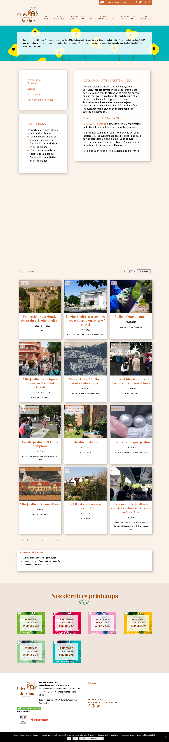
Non (75, 739)
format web (43, 561)
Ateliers (113, 283)
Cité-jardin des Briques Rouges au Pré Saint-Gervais (40, 383)
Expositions (24, 283)
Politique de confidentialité (91, 739)
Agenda (31, 88)
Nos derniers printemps (40, 99)
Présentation (34, 80)
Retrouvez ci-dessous (94, 124)
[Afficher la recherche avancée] (123, 271)
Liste (131, 271)
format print (55, 561)
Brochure (32, 83)
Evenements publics (72, 412)
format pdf (39, 558)
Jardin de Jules (85, 442)
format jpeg (51, 558)
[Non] (165, 737)
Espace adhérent (112, 3)
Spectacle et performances (120, 353)
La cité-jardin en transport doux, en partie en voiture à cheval (85, 320)
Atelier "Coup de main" (131, 316)
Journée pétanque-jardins (131, 442)
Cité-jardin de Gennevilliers (40, 504)
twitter (113, 703)
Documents (33, 94)
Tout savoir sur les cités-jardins (77, 18)
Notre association (59, 18)
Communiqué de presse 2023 (36, 565)
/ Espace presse (127, 3)
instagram (102, 703)
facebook (92, 703)
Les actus (45, 18)
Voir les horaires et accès (29, 708)
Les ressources (146, 18)
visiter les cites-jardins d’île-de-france (102, 18)
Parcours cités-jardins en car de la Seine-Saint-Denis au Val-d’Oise (131, 508)
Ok (69, 739)
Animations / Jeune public (120, 346)
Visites (68, 283)
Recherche (144, 272)
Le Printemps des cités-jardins (127, 18)
